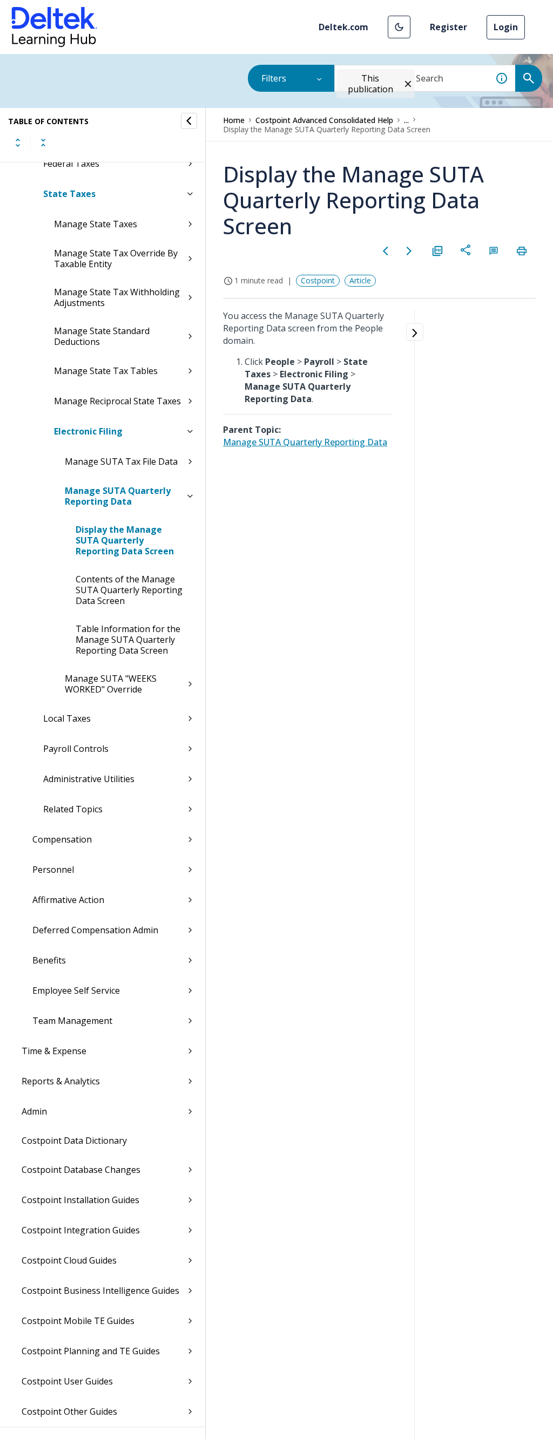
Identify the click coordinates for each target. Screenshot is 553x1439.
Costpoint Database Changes (81, 1169)
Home (234, 120)
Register (448, 27)
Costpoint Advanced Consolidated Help (324, 120)
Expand (17, 142)
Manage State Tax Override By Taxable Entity (116, 258)
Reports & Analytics (61, 1081)
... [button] (406, 120)
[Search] (528, 78)
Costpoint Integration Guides (81, 1230)
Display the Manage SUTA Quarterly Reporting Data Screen (125, 540)
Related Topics (73, 809)
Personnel (53, 869)
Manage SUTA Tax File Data (121, 461)
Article (360, 280)
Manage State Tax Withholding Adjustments (117, 297)
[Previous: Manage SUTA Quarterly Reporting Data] (385, 251)
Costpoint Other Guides (69, 1411)
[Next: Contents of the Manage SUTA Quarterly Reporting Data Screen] (409, 251)
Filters (273, 78)
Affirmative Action (68, 899)
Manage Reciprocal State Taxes (117, 401)
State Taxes (69, 193)
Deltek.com (343, 27)
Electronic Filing (88, 431)
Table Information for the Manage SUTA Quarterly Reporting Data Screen (128, 639)
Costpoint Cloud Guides (69, 1260)
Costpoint (318, 280)
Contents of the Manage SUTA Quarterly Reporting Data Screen (129, 590)
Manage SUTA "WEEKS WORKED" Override (111, 684)
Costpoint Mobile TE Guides (78, 1320)
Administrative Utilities (88, 778)
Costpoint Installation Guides (80, 1199)
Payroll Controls (76, 748)
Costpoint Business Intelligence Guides (100, 1290)
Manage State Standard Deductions (102, 336)
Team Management (72, 1020)
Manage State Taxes (95, 224)
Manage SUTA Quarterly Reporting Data (118, 496)
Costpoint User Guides (67, 1381)
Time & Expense (54, 1051)
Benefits (49, 960)
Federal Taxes (71, 163)
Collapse (43, 142)
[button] (399, 27)
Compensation (62, 839)
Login (506, 27)
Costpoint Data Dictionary (74, 1140)
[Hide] (189, 121)
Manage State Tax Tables (106, 370)
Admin (34, 1111)
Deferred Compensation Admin (95, 930)
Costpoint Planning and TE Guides (91, 1351)
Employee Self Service (76, 990)
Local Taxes (67, 718)
